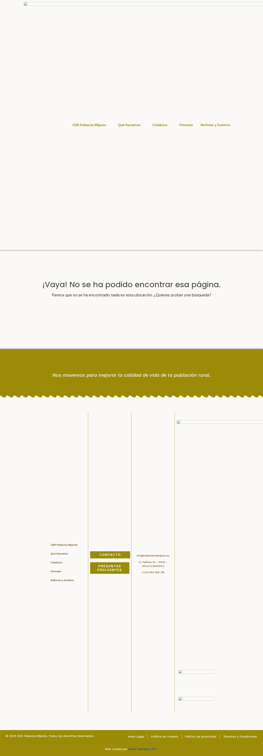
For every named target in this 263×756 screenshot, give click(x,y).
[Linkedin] (150, 365)
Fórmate (186, 125)
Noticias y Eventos (215, 125)
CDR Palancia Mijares (89, 125)
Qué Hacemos (129, 125)
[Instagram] (138, 365)
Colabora (159, 125)
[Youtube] (125, 365)
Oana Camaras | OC (143, 749)
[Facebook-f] (112, 365)
